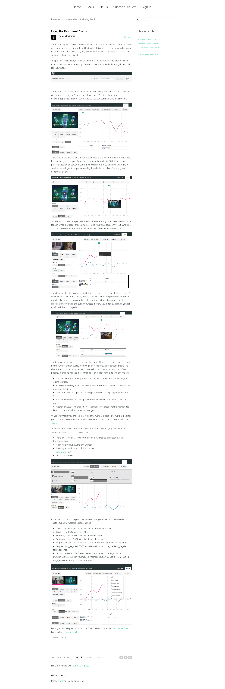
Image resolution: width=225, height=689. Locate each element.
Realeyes (55, 19)
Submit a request (124, 7)
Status (103, 7)
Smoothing (61, 452)
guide (54, 423)
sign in (61, 681)
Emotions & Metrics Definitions (149, 43)
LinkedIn (130, 657)
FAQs (90, 7)
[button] (77, 657)
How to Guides (70, 19)
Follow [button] (127, 37)
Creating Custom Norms (147, 39)
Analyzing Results (88, 19)
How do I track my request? (148, 59)
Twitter (126, 657)
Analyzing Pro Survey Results (149, 48)
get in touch (71, 632)
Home (77, 7)
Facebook (121, 657)
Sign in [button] (146, 7)
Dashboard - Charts (120, 628)
